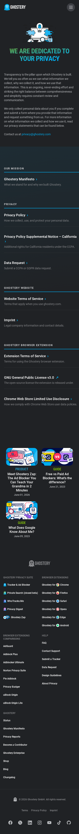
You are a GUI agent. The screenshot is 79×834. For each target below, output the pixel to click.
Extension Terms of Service (26, 356)
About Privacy (49, 683)
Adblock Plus (10, 654)
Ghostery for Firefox (55, 593)
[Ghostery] (15, 7)
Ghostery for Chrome (55, 584)
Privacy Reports (11, 736)
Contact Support (51, 651)
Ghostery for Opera (54, 609)
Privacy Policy (16, 215)
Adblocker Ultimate (13, 662)
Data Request (15, 263)
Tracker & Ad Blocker (18, 584)
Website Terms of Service (25, 299)
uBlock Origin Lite (12, 703)
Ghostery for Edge (54, 617)
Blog (5, 769)
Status (6, 720)
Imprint (11, 320)
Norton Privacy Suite (14, 670)
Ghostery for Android (55, 625)
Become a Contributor (15, 744)
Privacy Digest (15, 609)
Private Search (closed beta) (22, 593)
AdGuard (8, 646)
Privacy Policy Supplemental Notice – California (40, 239)
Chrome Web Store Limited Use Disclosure (38, 399)
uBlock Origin (10, 694)
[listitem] (21, 472)
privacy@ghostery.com (36, 134)
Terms (24, 810)
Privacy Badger (11, 686)
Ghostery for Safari (54, 601)
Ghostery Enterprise (14, 753)
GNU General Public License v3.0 (31, 377)
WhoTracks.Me (15, 601)
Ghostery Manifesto (20, 179)
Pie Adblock (9, 678)
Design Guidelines (51, 675)
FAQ (44, 642)
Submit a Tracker (51, 659)
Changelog (9, 777)
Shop (6, 761)
